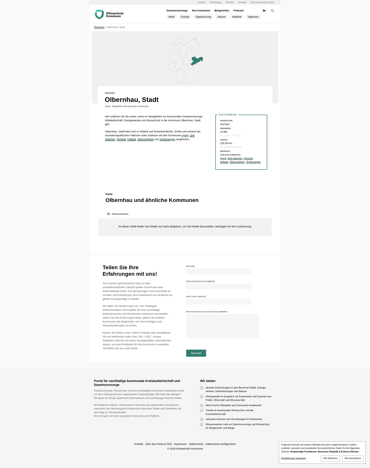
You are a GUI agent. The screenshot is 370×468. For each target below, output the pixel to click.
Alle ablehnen (330, 458)
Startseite (99, 27)
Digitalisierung (203, 16)
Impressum (180, 444)
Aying (185, 135)
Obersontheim (145, 139)
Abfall (171, 16)
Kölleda (131, 139)
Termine (230, 2)
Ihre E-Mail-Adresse (196, 297)
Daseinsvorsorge (177, 10)
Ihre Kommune (201, 10)
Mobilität (236, 16)
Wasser (222, 16)
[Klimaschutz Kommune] (110, 14)
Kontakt (242, 2)
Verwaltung (215, 2)
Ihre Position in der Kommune (200, 281)
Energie (185, 16)
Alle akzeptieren (352, 458)
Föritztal (121, 139)
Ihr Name (190, 266)
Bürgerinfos (221, 10)
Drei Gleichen (235, 158)
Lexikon (201, 2)
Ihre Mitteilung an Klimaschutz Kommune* (207, 312)
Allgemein (253, 16)
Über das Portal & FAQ (262, 2)
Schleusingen (167, 139)
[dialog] (322, 452)
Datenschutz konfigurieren (221, 444)
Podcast (239, 10)
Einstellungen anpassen (293, 458)
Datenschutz (196, 444)
